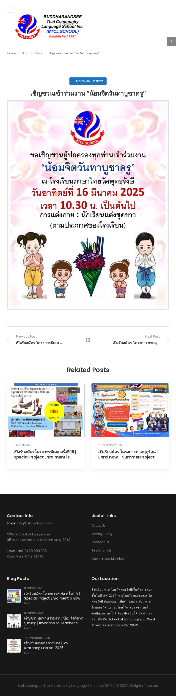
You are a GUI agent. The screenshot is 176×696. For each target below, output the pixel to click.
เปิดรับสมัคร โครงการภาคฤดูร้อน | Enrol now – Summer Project (128, 454)
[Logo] (49, 27)
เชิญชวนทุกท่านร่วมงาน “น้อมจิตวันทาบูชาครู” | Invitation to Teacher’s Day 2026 (54, 623)
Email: (11, 523)
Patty (31, 603)
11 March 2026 (23, 445)
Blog (25, 53)
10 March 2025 (82, 81)
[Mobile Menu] (10, 10)
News (38, 53)
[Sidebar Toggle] (171, 41)
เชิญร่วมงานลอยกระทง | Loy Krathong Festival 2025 (46, 645)
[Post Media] (46, 410)
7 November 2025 (110, 445)
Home (11, 53)
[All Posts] (88, 339)
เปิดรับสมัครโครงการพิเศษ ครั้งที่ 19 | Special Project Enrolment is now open (45, 457)
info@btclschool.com (34, 523)
